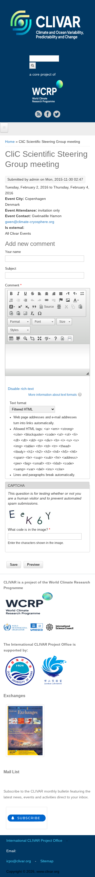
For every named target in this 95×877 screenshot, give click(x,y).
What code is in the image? (29, 529)
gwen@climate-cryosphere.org (29, 222)
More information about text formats (52, 395)
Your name (13, 252)
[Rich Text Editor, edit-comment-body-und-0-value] (47, 356)
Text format (18, 403)
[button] (11, 293)
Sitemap (46, 861)
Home (10, 142)
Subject (10, 268)
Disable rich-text (21, 389)
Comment (13, 285)
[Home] (47, 43)
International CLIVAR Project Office (34, 840)
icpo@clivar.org (18, 861)
